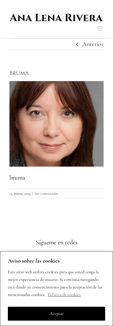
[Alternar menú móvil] (100, 28)
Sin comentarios (46, 193)
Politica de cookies (64, 294)
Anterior (93, 44)
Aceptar (57, 313)
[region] (56, 288)
